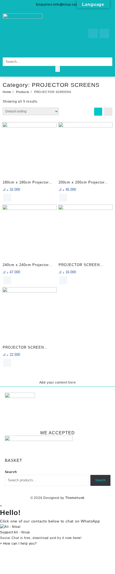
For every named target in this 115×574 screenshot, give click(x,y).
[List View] (108, 112)
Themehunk (75, 498)
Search (11, 472)
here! (77, 538)
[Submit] (57, 69)
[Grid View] (98, 112)
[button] (57, 529)
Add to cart (7, 198)
